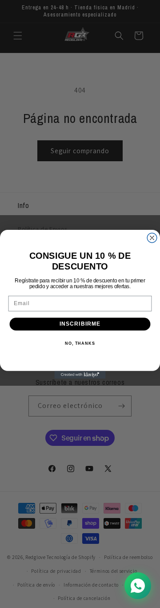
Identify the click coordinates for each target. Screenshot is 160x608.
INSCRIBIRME (80, 323)
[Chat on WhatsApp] (137, 585)
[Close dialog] (152, 238)
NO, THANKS (80, 343)
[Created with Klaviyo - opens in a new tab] (79, 374)
